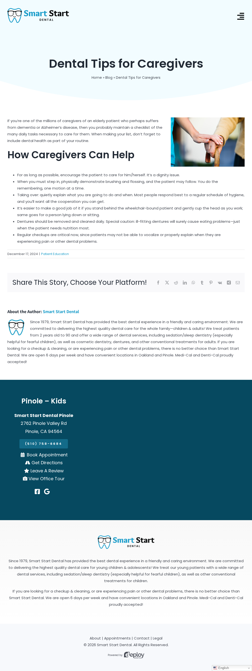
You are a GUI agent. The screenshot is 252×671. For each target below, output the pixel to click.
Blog (108, 77)
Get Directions (47, 463)
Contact (142, 638)
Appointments (117, 638)
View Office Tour (47, 479)
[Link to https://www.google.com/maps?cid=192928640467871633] (47, 492)
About (95, 638)
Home (97, 77)
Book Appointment (47, 455)
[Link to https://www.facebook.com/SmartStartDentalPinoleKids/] (37, 492)
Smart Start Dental (61, 311)
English (223, 668)
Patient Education (55, 254)
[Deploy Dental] (134, 655)
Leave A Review (47, 471)
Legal (157, 638)
